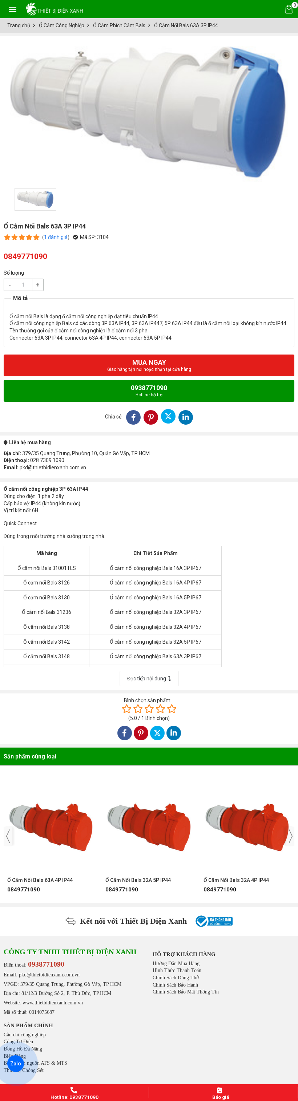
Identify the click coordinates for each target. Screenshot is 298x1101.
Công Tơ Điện (18, 1041)
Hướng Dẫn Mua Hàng (176, 963)
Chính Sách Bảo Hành (175, 985)
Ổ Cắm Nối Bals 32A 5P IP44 (40, 880)
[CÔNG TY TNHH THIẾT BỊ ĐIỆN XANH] (54, 8)
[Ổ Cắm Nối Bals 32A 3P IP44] (247, 824)
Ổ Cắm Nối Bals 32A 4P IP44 (138, 880)
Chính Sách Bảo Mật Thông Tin (186, 992)
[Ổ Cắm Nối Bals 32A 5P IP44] (50, 824)
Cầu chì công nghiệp (25, 1034)
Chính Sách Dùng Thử (176, 977)
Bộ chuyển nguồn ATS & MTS (35, 1063)
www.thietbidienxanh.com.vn (53, 1002)
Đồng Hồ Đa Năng (23, 1049)
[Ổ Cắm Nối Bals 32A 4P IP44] (149, 824)
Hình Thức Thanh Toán (177, 970)
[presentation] (8, 836)
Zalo (16, 1064)
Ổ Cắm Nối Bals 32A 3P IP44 (236, 880)
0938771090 (149, 390)
